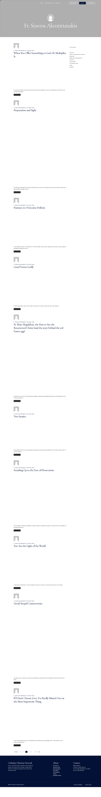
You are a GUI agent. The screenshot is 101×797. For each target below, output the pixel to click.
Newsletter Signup (57, 775)
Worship (72, 67)
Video (71, 65)
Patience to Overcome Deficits (29, 207)
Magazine (72, 56)
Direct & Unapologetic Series (77, 54)
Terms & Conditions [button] (78, 784)
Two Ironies (20, 416)
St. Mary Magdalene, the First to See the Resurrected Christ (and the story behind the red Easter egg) (38, 328)
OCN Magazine (56, 772)
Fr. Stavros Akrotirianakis (19, 50)
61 (35, 751)
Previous (16, 751)
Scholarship (73, 61)
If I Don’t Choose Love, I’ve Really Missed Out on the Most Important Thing (39, 699)
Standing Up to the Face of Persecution (34, 470)
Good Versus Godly (24, 267)
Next (39, 751)
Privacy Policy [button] (88, 784)
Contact (54, 773)
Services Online (56, 767)
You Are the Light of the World (30, 546)
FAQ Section (56, 770)
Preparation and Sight (25, 110)
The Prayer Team (30, 50)
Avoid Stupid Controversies (28, 603)
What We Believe (56, 768)
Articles (72, 52)
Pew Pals (72, 59)
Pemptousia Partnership (76, 58)
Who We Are (56, 765)
